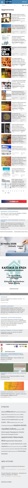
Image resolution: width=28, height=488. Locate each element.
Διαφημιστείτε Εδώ (14, 288)
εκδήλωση (9, 412)
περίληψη (21, 422)
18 (5, 192)
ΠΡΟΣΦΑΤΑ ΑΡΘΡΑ (5, 294)
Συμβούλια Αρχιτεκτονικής (13, 451)
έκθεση (21, 414)
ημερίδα (12, 443)
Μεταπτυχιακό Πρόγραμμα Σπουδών (9, 434)
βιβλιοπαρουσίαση (17, 414)
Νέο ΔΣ (12, 446)
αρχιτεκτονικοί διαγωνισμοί (18, 446)
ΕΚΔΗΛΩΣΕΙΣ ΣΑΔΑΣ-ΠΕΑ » (21, 231)
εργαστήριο (3, 416)
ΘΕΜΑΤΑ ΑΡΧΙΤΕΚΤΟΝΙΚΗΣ (8, 342)
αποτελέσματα (11, 417)
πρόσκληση (18, 411)
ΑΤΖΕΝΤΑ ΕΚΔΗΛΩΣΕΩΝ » (6, 231)
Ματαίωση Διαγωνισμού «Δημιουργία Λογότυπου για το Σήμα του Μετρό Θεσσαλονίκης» (19, 148)
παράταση (4, 446)
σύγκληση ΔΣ (18, 443)
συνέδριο (24, 443)
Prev (3, 191)
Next (8, 192)
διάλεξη (3, 412)
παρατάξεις (18, 429)
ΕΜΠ (14, 412)
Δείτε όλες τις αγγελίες (6, 481)
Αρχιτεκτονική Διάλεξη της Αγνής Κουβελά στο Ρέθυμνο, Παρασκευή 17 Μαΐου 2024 (18, 93)
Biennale (9, 446)
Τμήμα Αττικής (17, 422)
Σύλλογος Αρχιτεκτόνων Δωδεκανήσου (8, 448)
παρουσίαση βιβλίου (10, 414)
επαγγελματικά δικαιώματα (7, 425)
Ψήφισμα (19, 419)
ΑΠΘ (24, 446)
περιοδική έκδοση (8, 429)
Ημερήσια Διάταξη (19, 425)
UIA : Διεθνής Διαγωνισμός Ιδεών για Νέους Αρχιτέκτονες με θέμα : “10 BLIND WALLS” (18, 27)
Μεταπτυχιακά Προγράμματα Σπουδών (12, 432)
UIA (23, 429)
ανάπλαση (12, 422)
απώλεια (17, 417)
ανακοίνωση (14, 419)
